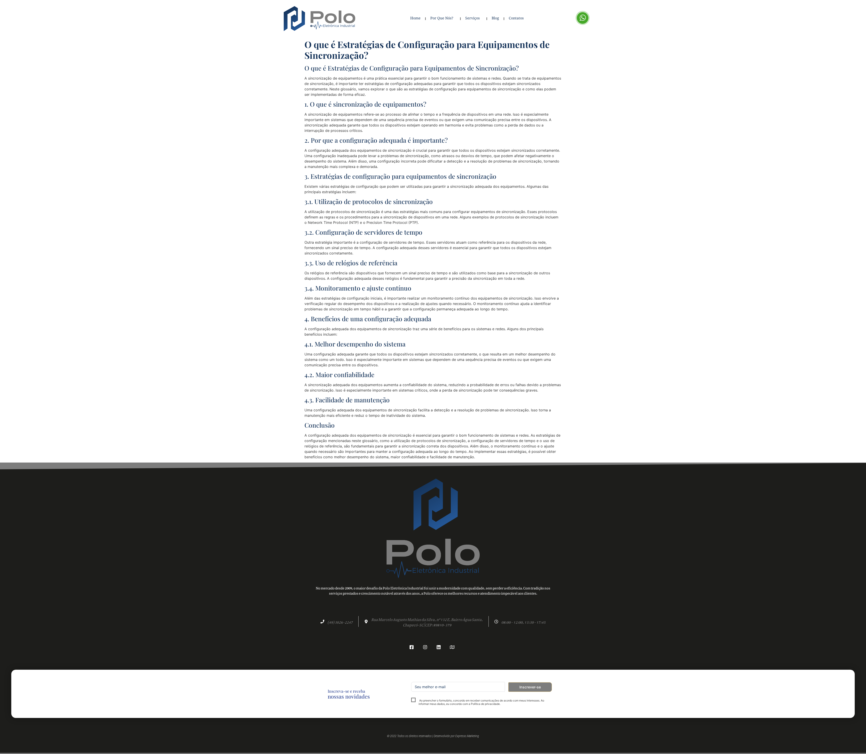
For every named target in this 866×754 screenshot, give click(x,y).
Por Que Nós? (441, 19)
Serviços (472, 19)
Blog (495, 19)
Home (415, 19)
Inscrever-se (530, 687)
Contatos (516, 19)
